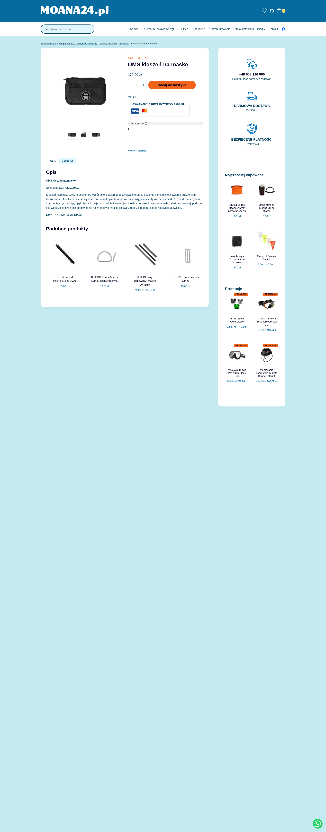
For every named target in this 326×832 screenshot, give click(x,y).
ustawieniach (182, 828)
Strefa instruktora (244, 29)
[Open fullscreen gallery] (118, 125)
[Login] (272, 10)
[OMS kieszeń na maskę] (83, 91)
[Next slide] (98, 135)
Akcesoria (137, 58)
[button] (73, 135)
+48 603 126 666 (252, 74)
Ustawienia (254, 826)
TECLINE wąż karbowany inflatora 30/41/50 (144, 281)
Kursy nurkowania (219, 29)
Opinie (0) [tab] (67, 160)
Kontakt (273, 29)
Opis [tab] (53, 160)
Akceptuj (211, 826)
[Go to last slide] (69, 135)
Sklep (184, 29)
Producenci (198, 29)
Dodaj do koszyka (172, 85)
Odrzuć (232, 826)
